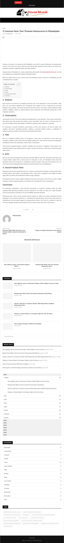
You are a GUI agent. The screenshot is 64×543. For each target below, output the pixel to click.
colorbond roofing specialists (12, 514)
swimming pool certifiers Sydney (49, 523)
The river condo (8, 526)
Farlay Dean (10, 33)
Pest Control (32, 481)
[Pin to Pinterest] (39, 209)
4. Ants (6, 92)
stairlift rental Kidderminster (30, 523)
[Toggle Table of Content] (17, 84)
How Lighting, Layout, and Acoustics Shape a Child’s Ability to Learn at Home (36, 283)
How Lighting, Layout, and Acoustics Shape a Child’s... (17, 265)
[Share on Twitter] (37, 209)
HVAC (32, 469)
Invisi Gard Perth (23, 517)
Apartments (32, 447)
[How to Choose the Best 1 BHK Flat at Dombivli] (8, 326)
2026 (5, 375)
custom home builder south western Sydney (43, 514)
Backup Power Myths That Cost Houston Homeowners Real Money (33, 293)
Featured (32, 455)
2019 (5, 435)
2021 (5, 430)
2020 (5, 432)
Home (32, 462)
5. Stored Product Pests (10, 94)
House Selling (32, 466)
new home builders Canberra (11, 520)
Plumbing (32, 484)
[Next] (26, 2)
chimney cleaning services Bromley (32, 512)
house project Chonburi (10, 517)
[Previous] (23, 2)
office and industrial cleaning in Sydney (32, 520)
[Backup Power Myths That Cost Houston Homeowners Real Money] (47, 252)
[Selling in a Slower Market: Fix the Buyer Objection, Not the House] (8, 316)
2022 (5, 428)
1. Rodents (6, 86)
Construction (32, 451)
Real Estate (32, 492)
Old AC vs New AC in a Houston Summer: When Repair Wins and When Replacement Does (34, 304)
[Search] (60, 20)
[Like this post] (34, 209)
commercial (26, 514)
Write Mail (32, 5)
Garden (32, 458)
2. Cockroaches (8, 88)
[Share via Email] (40, 209)
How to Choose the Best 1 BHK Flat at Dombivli (27, 324)
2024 (5, 423)
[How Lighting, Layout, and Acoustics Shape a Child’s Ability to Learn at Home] (17, 252)
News (32, 477)
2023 (5, 425)
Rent (32, 499)
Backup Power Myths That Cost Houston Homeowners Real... (47, 265)
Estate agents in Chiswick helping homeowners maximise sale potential (22, 367)
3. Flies (6, 90)
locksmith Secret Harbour (37, 517)
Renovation (32, 496)
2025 (5, 420)
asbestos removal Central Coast (12, 512)
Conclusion (7, 95)
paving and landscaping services (12, 523)
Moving (32, 473)
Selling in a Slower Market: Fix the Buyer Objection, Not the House (33, 314)
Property (32, 488)
